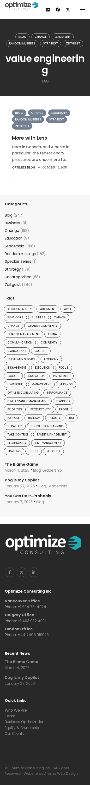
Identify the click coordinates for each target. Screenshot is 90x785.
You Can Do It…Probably (28, 495)
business (38, 317)
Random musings (22, 43)
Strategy (50, 43)
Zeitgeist (73, 43)
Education (14, 238)
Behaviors (15, 317)
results (55, 418)
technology (16, 443)
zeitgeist (53, 451)
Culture (41, 351)
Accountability (19, 309)
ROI (71, 418)
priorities (14, 409)
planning (63, 401)
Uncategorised (18, 276)
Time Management (48, 443)
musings (66, 384)
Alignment (48, 309)
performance (57, 393)
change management (23, 334)
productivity (40, 409)
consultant (16, 351)
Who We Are (16, 710)
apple (68, 309)
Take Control (17, 434)
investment (61, 376)
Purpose (13, 418)
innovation (36, 376)
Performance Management (27, 401)
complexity (49, 342)
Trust (33, 451)
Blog (22, 37)
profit (63, 409)
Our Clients (14, 733)
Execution (42, 367)
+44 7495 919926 (33, 634)
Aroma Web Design (61, 773)
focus (63, 367)
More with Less (29, 138)
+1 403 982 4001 (32, 620)
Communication (19, 342)
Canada (60, 317)
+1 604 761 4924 (32, 606)
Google (13, 376)
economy (51, 359)
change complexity (42, 326)
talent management (52, 434)
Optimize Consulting (23, 393)
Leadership (63, 37)
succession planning (46, 426)
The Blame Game (21, 464)
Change (41, 37)
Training (14, 451)
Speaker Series (18, 261)
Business (12, 222)
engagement (16, 367)
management (41, 384)
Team (10, 716)
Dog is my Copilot (22, 480)
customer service (21, 359)
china (52, 334)
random (34, 418)
